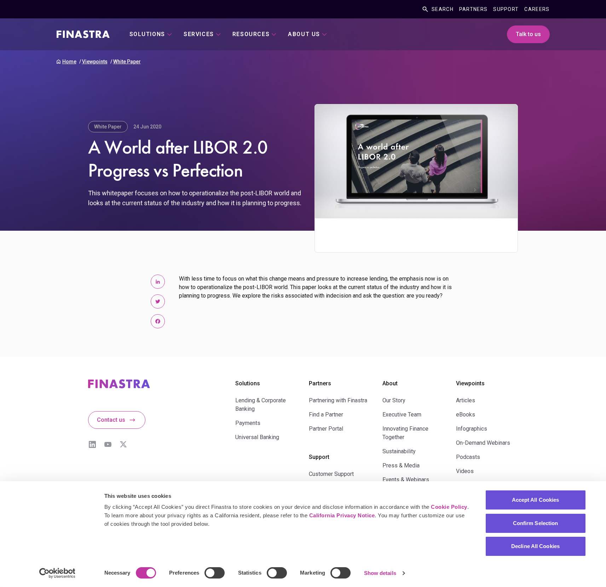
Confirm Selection (535, 523)
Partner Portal (326, 428)
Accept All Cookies (535, 500)
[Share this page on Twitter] (158, 301)
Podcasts (468, 457)
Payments (247, 423)
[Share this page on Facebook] (158, 321)
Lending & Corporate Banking (260, 404)
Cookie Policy (449, 507)
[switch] (214, 573)
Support (506, 9)
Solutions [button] (147, 34)
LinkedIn (92, 444)
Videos (465, 471)
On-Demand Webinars (483, 442)
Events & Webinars (405, 479)
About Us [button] (304, 34)
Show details (380, 573)
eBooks (465, 414)
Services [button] (199, 34)
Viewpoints (95, 61)
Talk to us (528, 34)
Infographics (471, 428)
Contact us (111, 419)
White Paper (127, 61)
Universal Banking (257, 437)
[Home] (83, 34)
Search (443, 9)
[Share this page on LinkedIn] (158, 282)
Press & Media (401, 465)
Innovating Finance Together (405, 433)
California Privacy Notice (342, 515)
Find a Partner (326, 414)
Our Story (393, 400)
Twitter (123, 444)
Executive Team (401, 414)
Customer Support (331, 474)
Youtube (108, 444)
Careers (536, 9)
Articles (465, 400)
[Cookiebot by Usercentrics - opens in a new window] (57, 573)
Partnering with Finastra (338, 400)
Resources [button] (251, 34)
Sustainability (399, 451)
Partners (473, 9)
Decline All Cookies (535, 546)
